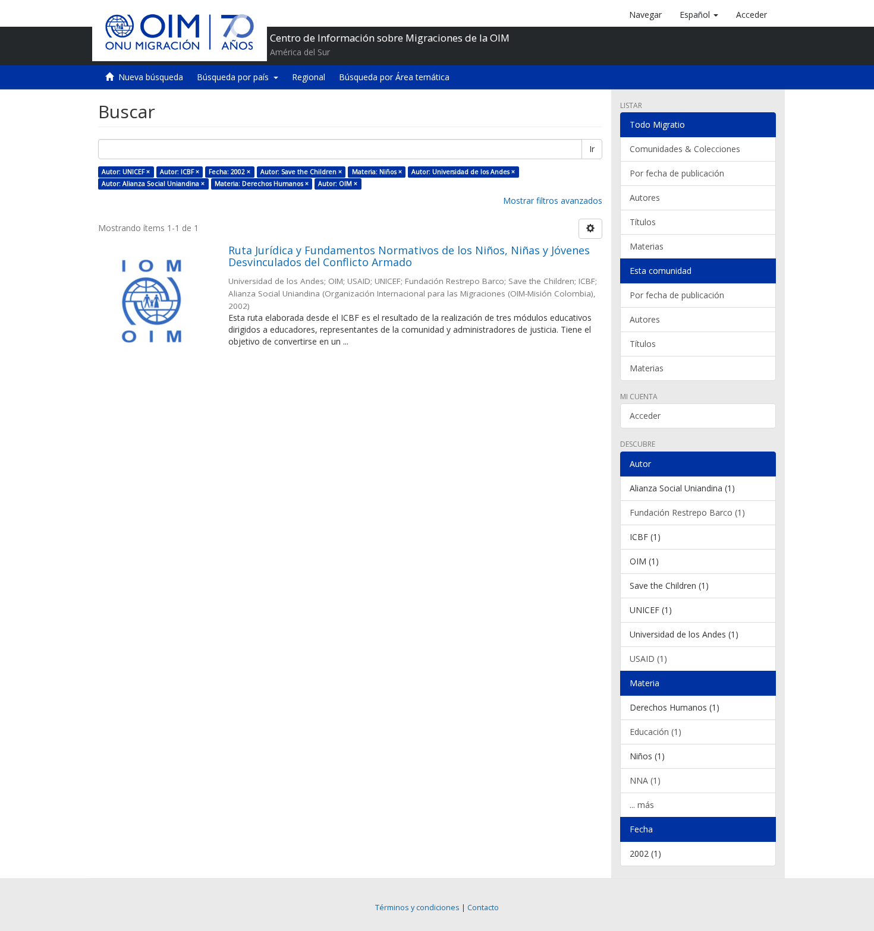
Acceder (645, 415)
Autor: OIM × (337, 183)
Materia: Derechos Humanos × (262, 183)
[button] (699, 15)
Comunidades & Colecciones (685, 148)
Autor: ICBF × (179, 172)
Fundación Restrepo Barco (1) (687, 512)
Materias (647, 246)
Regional (308, 77)
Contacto (483, 907)
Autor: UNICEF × (126, 172)
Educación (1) (655, 731)
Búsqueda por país (235, 77)
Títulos (643, 222)
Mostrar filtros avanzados (552, 200)
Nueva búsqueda (150, 77)
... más (642, 804)
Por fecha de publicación (677, 173)
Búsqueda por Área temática (394, 77)
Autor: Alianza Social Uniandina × (153, 183)
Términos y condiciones (417, 907)
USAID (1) (648, 658)
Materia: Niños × (377, 172)
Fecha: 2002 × (229, 172)
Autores (645, 197)
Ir (592, 148)
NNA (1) (645, 780)
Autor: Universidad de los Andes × (463, 172)
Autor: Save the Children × (301, 172)
